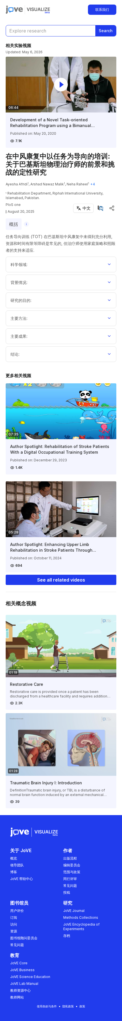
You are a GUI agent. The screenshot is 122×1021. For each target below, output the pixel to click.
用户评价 (17, 911)
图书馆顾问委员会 (23, 938)
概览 (13, 858)
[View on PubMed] (100, 208)
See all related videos (61, 580)
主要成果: (19, 336)
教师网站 (17, 997)
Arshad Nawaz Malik (47, 184)
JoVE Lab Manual (24, 983)
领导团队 (17, 865)
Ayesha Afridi (17, 184)
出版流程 (70, 858)
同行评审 (70, 879)
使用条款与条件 (47, 1006)
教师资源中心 (20, 990)
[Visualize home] (38, 9)
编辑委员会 (71, 865)
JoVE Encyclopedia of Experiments (81, 926)
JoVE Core (19, 963)
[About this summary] (26, 224)
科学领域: (19, 264)
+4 (92, 184)
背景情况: (19, 282)
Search (106, 30)
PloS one (13, 204)
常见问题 (70, 885)
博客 (13, 872)
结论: (15, 354)
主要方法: (19, 318)
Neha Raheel (77, 184)
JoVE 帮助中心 (21, 879)
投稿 (66, 892)
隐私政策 (68, 1006)
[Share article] (111, 208)
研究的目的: (20, 300)
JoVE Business (22, 970)
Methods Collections (80, 917)
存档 (66, 936)
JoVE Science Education (30, 977)
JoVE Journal (74, 911)
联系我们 (102, 9)
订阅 (13, 917)
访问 (13, 924)
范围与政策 (71, 872)
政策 (82, 1006)
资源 (13, 931)
